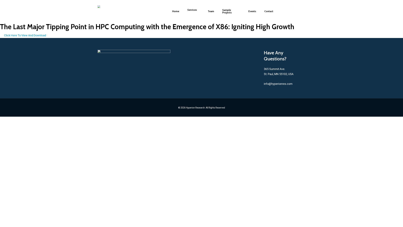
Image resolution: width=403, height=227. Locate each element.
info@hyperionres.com (278, 83)
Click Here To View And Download (25, 35)
